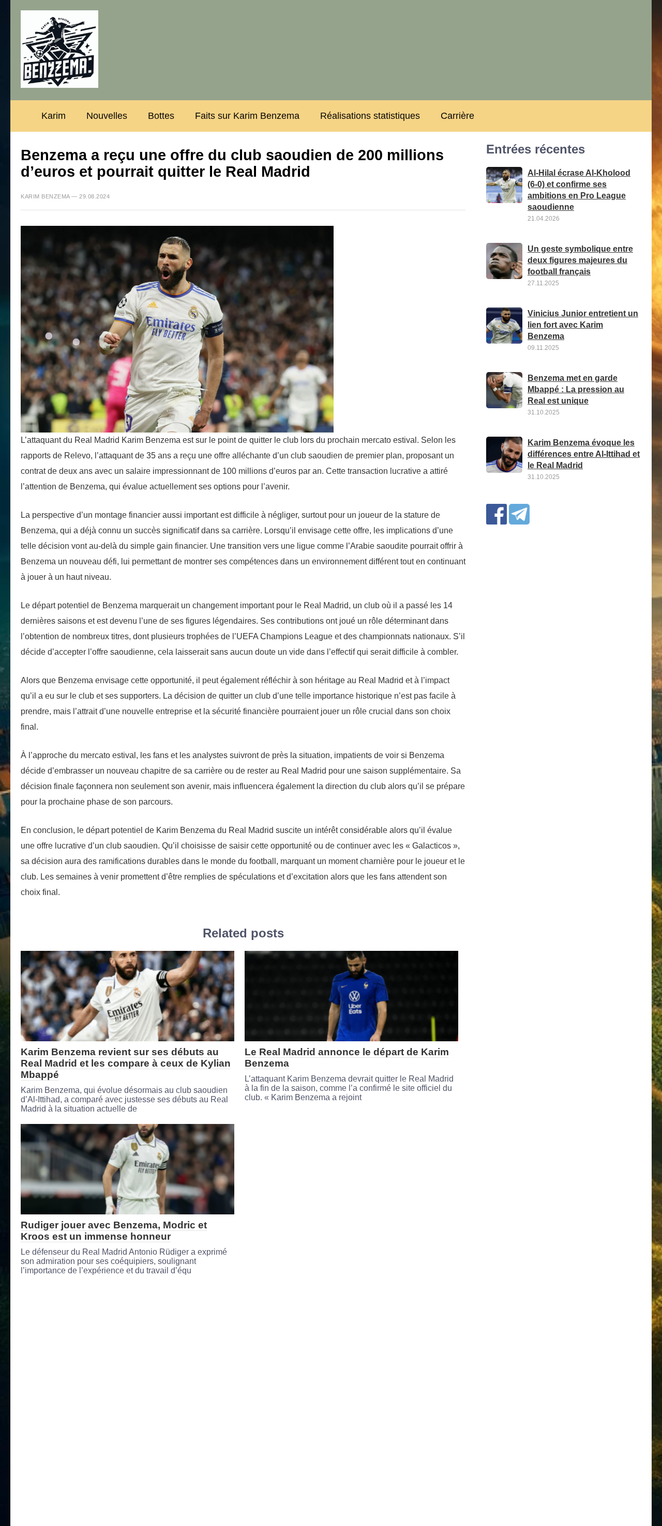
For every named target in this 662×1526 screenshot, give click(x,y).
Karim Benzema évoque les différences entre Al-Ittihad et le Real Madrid (584, 454)
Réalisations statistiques (370, 116)
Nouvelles (106, 116)
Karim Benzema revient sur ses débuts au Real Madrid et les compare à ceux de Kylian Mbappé (126, 1063)
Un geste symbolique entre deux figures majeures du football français (580, 260)
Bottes (161, 116)
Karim (53, 116)
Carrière (457, 116)
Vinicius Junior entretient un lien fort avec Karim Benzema (583, 325)
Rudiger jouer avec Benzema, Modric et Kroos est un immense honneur (114, 1231)
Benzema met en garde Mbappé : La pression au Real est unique (576, 389)
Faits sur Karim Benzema (247, 116)
